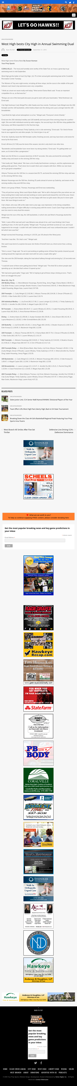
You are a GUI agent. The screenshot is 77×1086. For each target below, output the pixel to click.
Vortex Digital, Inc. (61, 1077)
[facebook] (73, 2)
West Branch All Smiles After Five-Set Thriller (18, 431)
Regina (64, 1069)
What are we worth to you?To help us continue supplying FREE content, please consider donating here (38, 516)
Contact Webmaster (42, 1079)
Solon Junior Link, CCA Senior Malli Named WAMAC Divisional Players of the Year (41, 400)
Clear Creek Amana (18, 1069)
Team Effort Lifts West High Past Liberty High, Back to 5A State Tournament (39, 409)
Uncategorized (7, 39)
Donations (35, 1072)
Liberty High (54, 1069)
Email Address (10, 537)
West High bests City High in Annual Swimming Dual (38, 44)
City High (32, 1069)
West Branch (15, 1072)
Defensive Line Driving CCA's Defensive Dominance (62, 431)
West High (42, 1069)
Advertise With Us (49, 1072)
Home (5, 1069)
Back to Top (38, 1010)
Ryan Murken (10, 50)
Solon (71, 1069)
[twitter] (70, 2)
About (26, 1072)
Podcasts (63, 1072)
